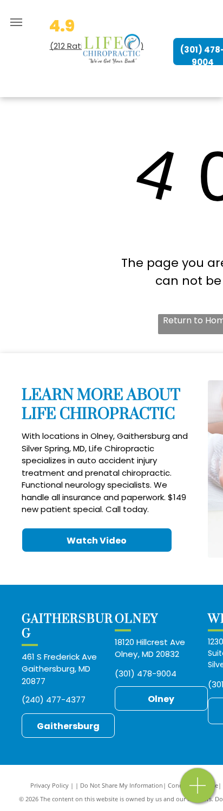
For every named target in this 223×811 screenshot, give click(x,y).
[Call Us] (197, 791)
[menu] (16, 22)
